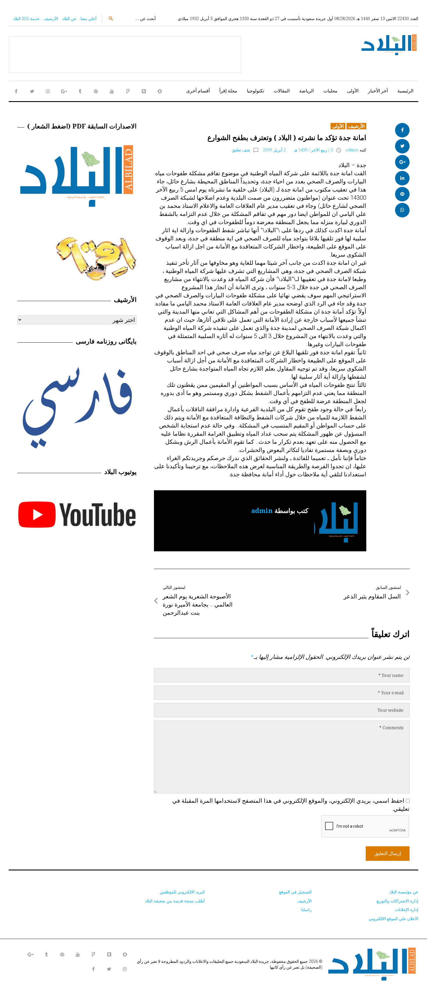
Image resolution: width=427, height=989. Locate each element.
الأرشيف (51, 18)
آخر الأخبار (378, 90)
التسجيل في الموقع (295, 892)
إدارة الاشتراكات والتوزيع (397, 901)
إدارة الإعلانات (406, 909)
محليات (330, 90)
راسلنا (306, 909)
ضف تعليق (241, 150)
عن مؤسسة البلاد (403, 892)
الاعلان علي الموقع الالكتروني (393, 918)
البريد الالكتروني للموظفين (182, 892)
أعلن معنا (88, 18)
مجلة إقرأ (228, 90)
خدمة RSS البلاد (26, 18)
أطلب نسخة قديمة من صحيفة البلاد (175, 901)
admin (352, 150)
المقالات (282, 90)
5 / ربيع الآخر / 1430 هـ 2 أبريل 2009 (298, 150)
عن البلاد (69, 18)
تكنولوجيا (255, 90)
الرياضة (306, 90)
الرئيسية (405, 90)
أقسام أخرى (198, 90)
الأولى (352, 90)
